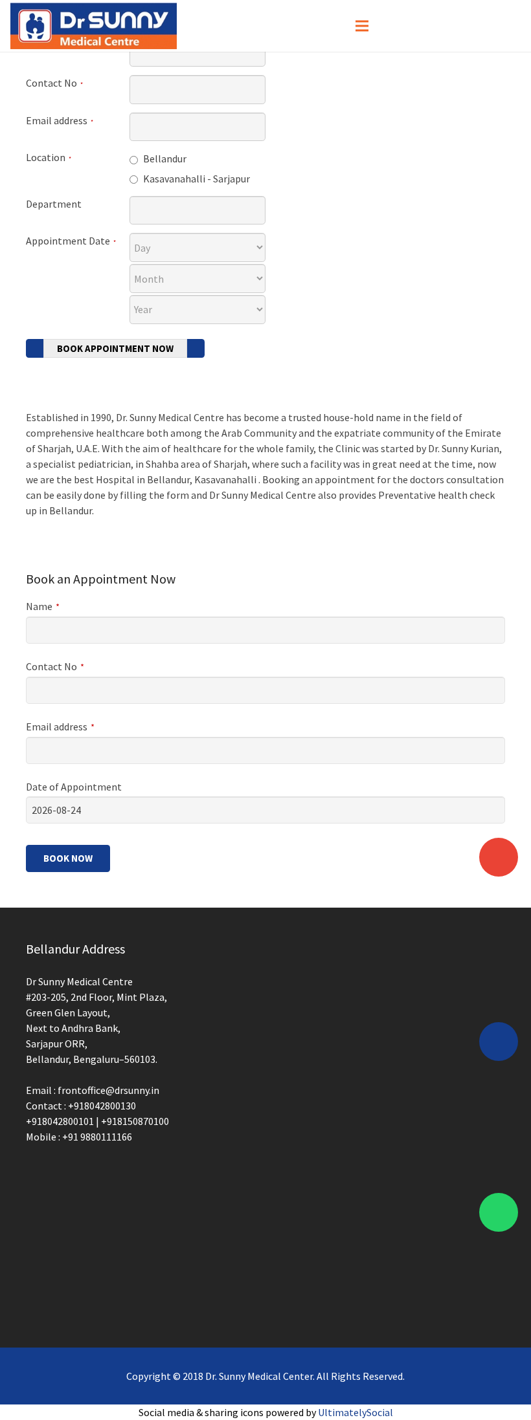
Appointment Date (71, 240)
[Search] (506, 26)
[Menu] (362, 26)
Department (54, 203)
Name (43, 606)
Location (48, 157)
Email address (59, 120)
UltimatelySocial (355, 1412)
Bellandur (163, 158)
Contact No (54, 82)
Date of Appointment (74, 786)
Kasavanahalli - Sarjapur (195, 178)
